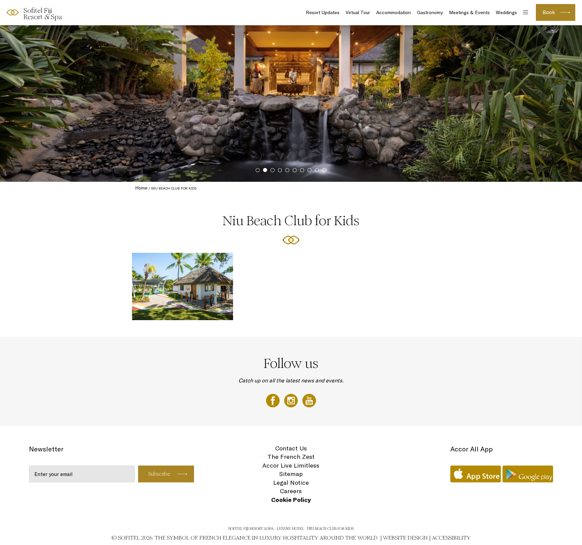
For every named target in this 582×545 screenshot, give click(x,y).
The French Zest (291, 457)
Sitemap (291, 474)
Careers (291, 491)
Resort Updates (323, 12)
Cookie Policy (291, 500)
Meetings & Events (469, 12)
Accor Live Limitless (290, 465)
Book (549, 12)
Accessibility (451, 537)
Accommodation (393, 12)
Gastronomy (430, 12)
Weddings (506, 12)
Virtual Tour (358, 12)
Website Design (405, 537)
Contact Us (291, 448)
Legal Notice (291, 482)
